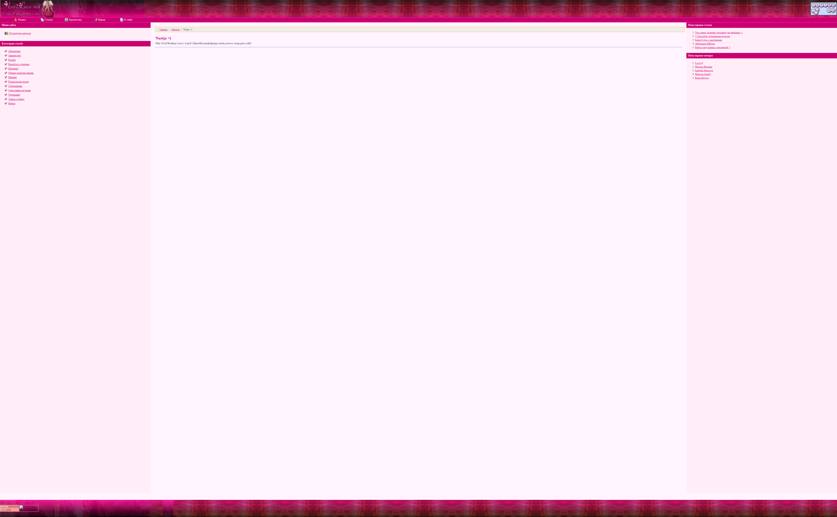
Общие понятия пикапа (21, 73)
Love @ (699, 63)
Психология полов (18, 81)
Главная (163, 29)
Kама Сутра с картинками (708, 40)
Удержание (14, 94)
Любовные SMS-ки (705, 43)
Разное (12, 59)
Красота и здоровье (18, 64)
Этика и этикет (16, 99)
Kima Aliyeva (702, 77)
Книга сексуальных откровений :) (712, 47)
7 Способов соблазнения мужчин (712, 36)
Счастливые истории (19, 90)
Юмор (11, 103)
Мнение (12, 77)
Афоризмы (14, 51)
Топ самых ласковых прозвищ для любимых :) (719, 32)
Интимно (13, 68)
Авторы (175, 29)
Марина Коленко (703, 66)
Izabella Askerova (704, 70)
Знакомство (14, 55)
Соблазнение (15, 86)
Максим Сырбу (703, 74)
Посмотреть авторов (20, 33)
